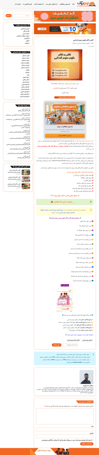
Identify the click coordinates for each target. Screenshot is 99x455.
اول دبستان (25, 56)
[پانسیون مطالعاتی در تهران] (65, 113)
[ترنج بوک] (86, 4)
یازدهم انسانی (25, 89)
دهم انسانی (25, 82)
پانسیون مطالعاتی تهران (64, 136)
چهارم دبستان (25, 63)
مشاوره (27, 43)
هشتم (27, 72)
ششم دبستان (25, 68)
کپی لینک (56, 345)
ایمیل (91, 433)
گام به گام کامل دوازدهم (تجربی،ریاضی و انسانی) (14, 185)
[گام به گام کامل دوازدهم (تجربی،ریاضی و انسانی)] (26, 186)
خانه (73, 4)
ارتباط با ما (18, 4)
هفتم (27, 70)
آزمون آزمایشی (25, 29)
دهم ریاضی (26, 80)
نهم (28, 75)
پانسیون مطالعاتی (65, 4)
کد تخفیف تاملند (39, 4)
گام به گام (26, 31)
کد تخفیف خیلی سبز (51, 4)
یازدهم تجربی (25, 84)
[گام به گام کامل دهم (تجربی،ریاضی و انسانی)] (26, 172)
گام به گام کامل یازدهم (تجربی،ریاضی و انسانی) (14, 178)
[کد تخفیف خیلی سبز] (65, 16)
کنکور (27, 41)
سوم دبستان (25, 60)
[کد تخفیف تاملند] (65, 28)
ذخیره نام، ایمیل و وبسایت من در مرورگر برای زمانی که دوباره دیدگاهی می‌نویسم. (67, 440)
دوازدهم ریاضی (24, 94)
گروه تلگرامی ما (27, 4)
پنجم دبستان (25, 65)
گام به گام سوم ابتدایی (73, 340)
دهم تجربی (26, 77)
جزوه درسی (26, 34)
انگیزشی (26, 38)
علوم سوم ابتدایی (86, 340)
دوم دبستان (25, 58)
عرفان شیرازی (88, 385)
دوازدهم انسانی (24, 96)
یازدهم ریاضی (25, 87)
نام (92, 426)
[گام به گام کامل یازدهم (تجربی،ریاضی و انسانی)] (26, 179)
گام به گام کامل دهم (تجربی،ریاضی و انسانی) (14, 171)
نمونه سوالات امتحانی (23, 36)
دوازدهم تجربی (25, 92)
